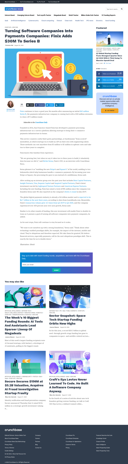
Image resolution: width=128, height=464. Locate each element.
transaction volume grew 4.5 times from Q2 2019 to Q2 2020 (49, 203)
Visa (35, 183)
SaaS (6, 21)
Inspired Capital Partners (65, 183)
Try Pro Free (40, 2)
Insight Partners (26, 183)
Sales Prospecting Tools (102, 451)
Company (38, 435)
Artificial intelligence (18, 21)
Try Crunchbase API (53, 2)
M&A (64, 311)
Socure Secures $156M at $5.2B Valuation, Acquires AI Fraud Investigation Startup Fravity (24, 387)
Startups (8, 27)
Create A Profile (100, 441)
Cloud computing (47, 21)
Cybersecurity (33, 21)
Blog (36, 444)
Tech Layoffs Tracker (44, 15)
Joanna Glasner (10, 337)
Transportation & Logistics (21, 314)
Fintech (59, 21)
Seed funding (110, 21)
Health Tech (79, 21)
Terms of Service (9, 448)
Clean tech (68, 21)
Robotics (39, 313)
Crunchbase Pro (70, 435)
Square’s (63, 169)
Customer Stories (70, 444)
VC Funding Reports (108, 15)
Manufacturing (30, 313)
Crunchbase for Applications (73, 441)
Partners (37, 441)
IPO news (89, 21)
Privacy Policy (8, 444)
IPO (61, 311)
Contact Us (38, 448)
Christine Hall (9, 45)
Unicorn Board (10, 15)
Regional (99, 50)
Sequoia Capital (44, 183)
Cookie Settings (9, 451)
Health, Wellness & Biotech (14, 313)
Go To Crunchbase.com (26, 2)
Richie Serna (48, 161)
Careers (37, 438)
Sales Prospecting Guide (103, 448)
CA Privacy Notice (10, 457)
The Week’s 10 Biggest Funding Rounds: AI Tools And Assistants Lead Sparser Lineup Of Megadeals (24, 325)
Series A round (70, 192)
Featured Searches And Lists (104, 435)
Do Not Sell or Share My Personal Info (15, 454)
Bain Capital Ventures (82, 180)
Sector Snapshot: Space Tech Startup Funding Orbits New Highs (67, 319)
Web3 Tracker (73, 15)
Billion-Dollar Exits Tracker (90, 15)
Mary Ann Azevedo (10, 397)
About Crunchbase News (11, 438)
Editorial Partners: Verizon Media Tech (15, 435)
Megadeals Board (60, 15)
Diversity (99, 21)
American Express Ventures (75, 186)
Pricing (67, 448)
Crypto (114, 48)
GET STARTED (110, 110)
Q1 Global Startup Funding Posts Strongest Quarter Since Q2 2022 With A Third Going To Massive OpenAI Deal (109, 56)
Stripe (52, 169)
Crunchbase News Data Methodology (15, 441)
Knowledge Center (101, 438)
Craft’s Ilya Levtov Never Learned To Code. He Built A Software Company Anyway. (68, 385)
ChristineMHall (11, 111)
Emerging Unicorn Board (25, 15)
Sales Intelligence (101, 444)
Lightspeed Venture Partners (49, 186)
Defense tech (26, 311)
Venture (15, 27)
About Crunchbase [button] (10, 2)
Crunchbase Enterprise (72, 438)
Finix (22, 111)
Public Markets (71, 311)
